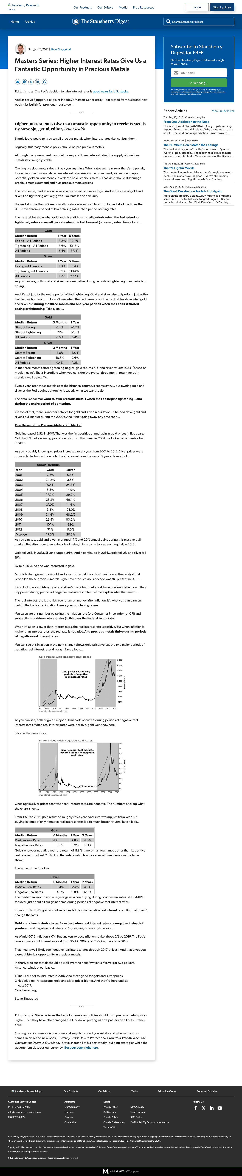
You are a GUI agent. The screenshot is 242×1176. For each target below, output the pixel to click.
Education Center (167, 1091)
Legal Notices (137, 1111)
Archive (30, 21)
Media (123, 7)
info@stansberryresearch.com (24, 1111)
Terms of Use (110, 1127)
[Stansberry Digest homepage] (100, 21)
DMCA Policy (137, 1106)
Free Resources (143, 7)
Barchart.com (32, 1147)
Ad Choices (109, 1111)
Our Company (72, 1106)
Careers (68, 1117)
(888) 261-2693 (16, 1117)
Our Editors (105, 7)
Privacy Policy (110, 1106)
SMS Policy (136, 1117)
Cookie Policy (110, 1117)
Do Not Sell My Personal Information (149, 1122)
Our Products (83, 7)
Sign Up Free (222, 7)
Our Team (69, 1111)
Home (14, 21)
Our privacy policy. (194, 94)
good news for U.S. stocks (110, 91)
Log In (197, 7)
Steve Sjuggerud (60, 49)
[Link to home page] (25, 7)
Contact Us (70, 1122)
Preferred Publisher (207, 1091)
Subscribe (199, 83)
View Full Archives (223, 110)
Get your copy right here (81, 1047)
